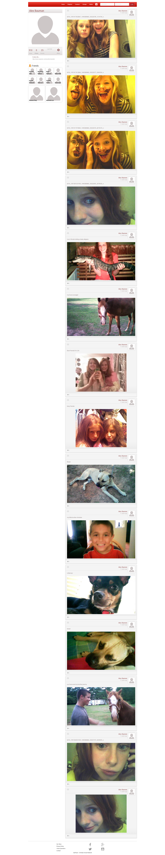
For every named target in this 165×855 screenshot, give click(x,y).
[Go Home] (36, 4)
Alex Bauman (122, 11)
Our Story (59, 844)
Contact (59, 850)
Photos (36, 53)
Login (131, 4)
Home (63, 4)
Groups (85, 4)
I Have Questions (61, 848)
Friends (35, 65)
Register (70, 4)
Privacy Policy (60, 846)
